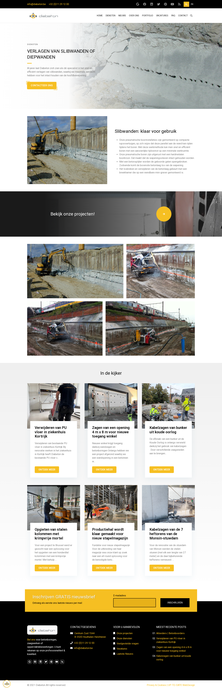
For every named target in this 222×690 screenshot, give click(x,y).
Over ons (134, 15)
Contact (183, 15)
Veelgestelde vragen (128, 643)
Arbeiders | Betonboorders (170, 633)
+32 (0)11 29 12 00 (59, 4)
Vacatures (162, 15)
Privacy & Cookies (156, 685)
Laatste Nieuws (125, 653)
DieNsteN (110, 15)
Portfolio (147, 15)
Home (100, 15)
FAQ (173, 15)
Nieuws (122, 15)
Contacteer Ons (42, 85)
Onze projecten (125, 633)
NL (186, 4)
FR (192, 4)
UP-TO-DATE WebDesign (181, 685)
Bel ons (31, 639)
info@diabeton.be (36, 4)
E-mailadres (119, 595)
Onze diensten (124, 638)
